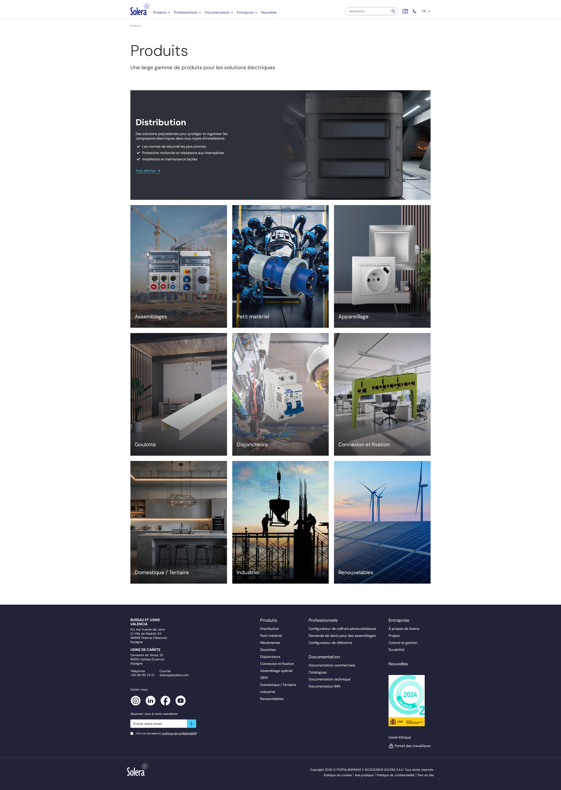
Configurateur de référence (330, 642)
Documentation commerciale (332, 665)
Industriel (267, 691)
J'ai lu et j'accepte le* (166, 733)
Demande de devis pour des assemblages (342, 635)
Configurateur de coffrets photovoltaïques (342, 628)
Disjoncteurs (270, 656)
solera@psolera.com (174, 675)
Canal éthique (400, 737)
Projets (394, 635)
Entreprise (245, 12)
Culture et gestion (403, 642)
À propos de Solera (404, 628)
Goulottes (268, 649)
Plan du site (425, 775)
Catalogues (318, 672)
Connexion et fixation (277, 663)
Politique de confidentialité (395, 775)
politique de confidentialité (179, 733)
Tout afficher (146, 170)
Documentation (217, 12)
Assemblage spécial (276, 670)
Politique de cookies (338, 775)
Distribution (269, 628)
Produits (160, 12)
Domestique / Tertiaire (278, 684)
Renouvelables (272, 698)
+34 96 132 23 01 (142, 675)
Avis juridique (364, 775)
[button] (415, 11)
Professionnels (185, 12)
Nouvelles (269, 12)
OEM (264, 677)
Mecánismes (270, 642)
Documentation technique (329, 679)
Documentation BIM (324, 686)
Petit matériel (271, 635)
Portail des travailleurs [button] (413, 746)
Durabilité (396, 649)
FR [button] (424, 11)
